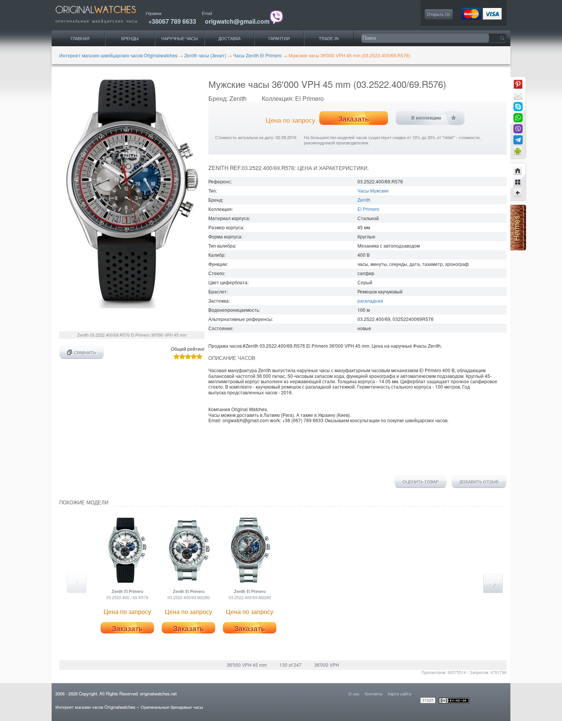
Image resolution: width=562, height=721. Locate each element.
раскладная (370, 300)
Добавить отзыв (479, 482)
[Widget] (518, 151)
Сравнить (85, 352)
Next (493, 583)
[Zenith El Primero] (518, 193)
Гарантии (279, 38)
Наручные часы (179, 38)
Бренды (130, 38)
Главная (80, 38)
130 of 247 (290, 664)
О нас (354, 693)
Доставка (229, 38)
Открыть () (438, 14)
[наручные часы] (102, 15)
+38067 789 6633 (172, 21)
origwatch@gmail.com (237, 21)
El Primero (368, 209)
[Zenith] (518, 181)
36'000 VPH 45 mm (247, 664)
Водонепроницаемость (233, 309)
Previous (76, 583)
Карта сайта (399, 693)
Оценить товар (421, 482)
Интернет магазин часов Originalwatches (95, 707)
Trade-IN (329, 38)
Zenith (363, 199)
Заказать (353, 118)
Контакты (374, 693)
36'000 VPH (326, 664)
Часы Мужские (373, 190)
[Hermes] (518, 248)
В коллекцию (426, 118)
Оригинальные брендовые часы (172, 707)
